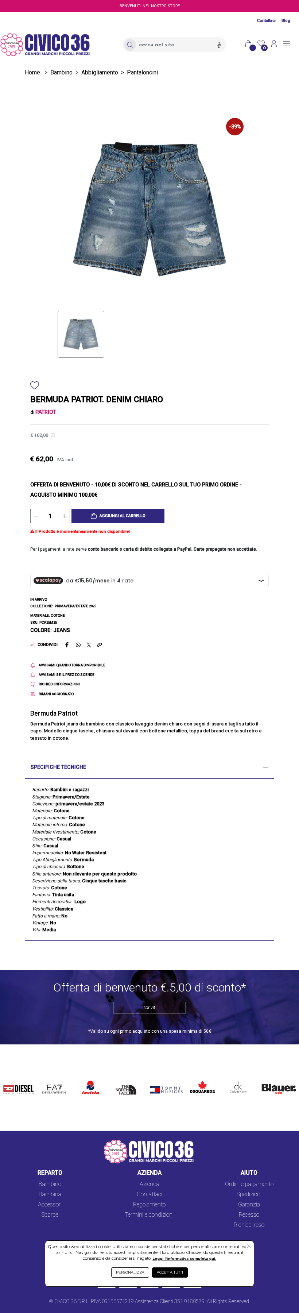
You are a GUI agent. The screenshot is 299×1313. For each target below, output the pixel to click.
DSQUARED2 (200, 1078)
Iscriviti (149, 1007)
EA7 (49, 1078)
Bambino (61, 72)
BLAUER (269, 1078)
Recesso (249, 1214)
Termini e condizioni (149, 1214)
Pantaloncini (142, 72)
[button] (117, 516)
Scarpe (50, 1214)
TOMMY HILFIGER (159, 1083)
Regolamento (149, 1204)
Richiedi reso (249, 1224)
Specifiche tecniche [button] (58, 767)
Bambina (50, 1194)
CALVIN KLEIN (234, 1083)
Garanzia (249, 1204)
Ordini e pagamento (249, 1184)
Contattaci (266, 20)
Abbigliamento (99, 72)
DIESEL (12, 1078)
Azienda (149, 1184)
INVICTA (91, 1078)
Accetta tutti (170, 1272)
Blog (285, 20)
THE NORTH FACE (127, 1087)
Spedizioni (249, 1194)
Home (32, 72)
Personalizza (130, 1272)
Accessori (50, 1204)
